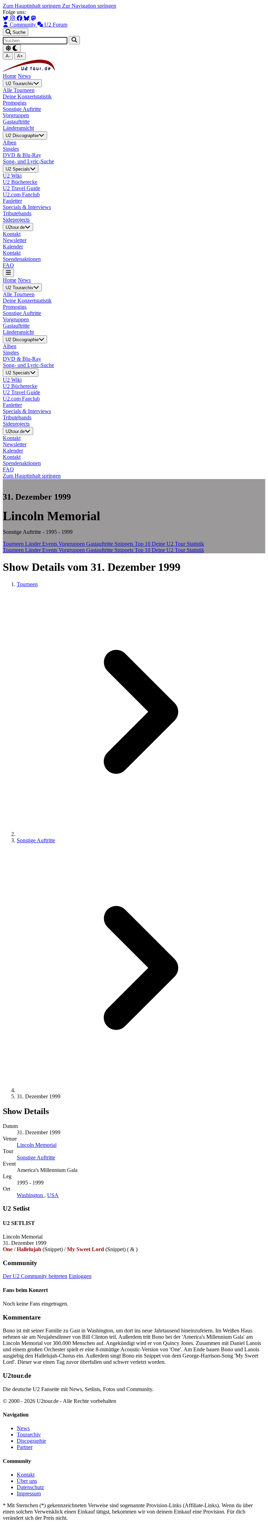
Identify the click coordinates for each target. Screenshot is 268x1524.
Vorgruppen (72, 544)
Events (50, 544)
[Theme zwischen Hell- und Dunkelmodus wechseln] (12, 48)
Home (9, 76)
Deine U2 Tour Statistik (178, 544)
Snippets (124, 544)
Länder (33, 544)
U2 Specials (18, 169)
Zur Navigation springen (89, 6)
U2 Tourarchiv (20, 83)
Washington (30, 1195)
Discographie (31, 1441)
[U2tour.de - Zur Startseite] (29, 70)
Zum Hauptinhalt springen (32, 6)
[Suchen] (74, 40)
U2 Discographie (22, 136)
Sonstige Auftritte (36, 840)
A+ (20, 56)
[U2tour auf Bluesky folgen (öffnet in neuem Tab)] (27, 18)
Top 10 (143, 544)
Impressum (29, 1493)
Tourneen (14, 544)
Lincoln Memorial (37, 1145)
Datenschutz (30, 1487)
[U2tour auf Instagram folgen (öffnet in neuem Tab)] (13, 18)
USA (53, 1195)
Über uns (27, 1481)
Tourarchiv (29, 1434)
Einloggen (80, 1276)
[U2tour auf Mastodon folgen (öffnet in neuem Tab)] (33, 18)
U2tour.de (15, 227)
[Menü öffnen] (8, 273)
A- (8, 56)
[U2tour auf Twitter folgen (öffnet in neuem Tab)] (6, 18)
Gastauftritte (100, 544)
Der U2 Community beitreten (35, 1276)
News (24, 76)
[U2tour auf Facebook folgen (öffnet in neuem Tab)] (20, 18)
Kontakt (26, 1475)
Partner (24, 1447)
